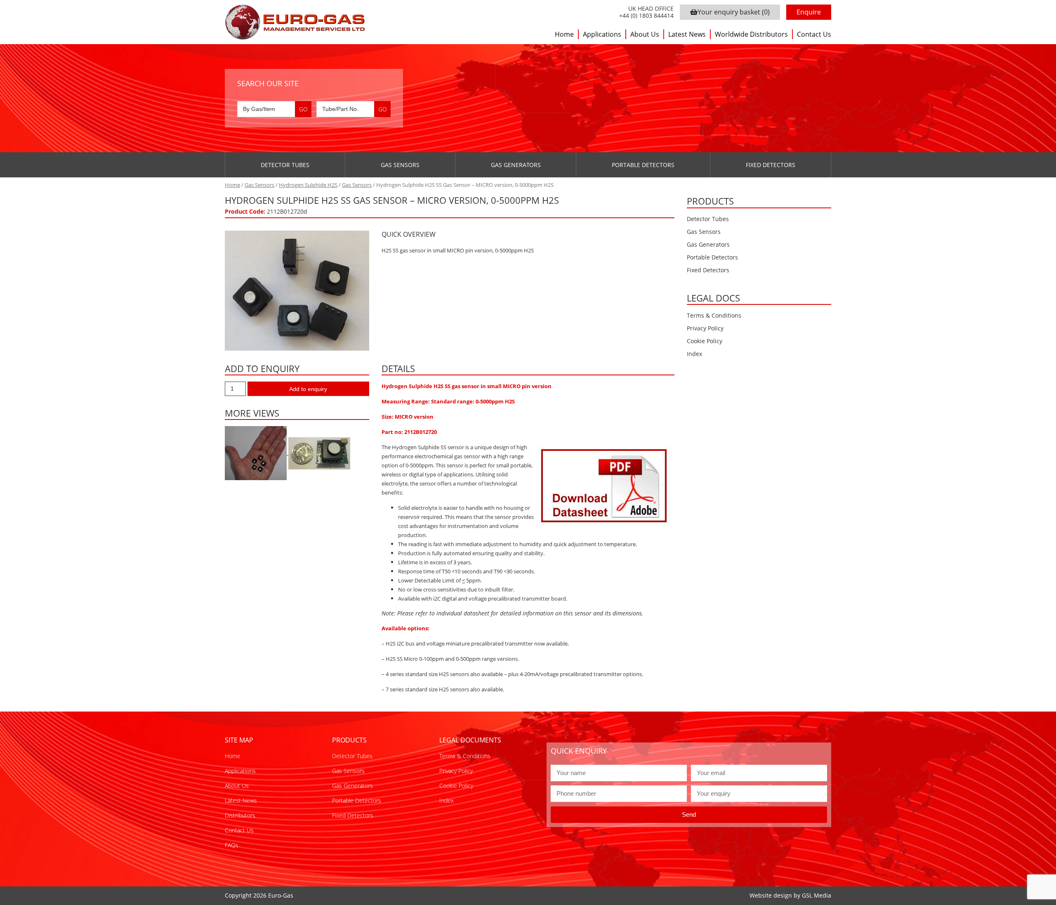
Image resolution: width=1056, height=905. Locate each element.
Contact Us (814, 34)
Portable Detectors (643, 165)
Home (564, 34)
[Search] (303, 109)
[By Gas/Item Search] (274, 109)
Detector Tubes (285, 165)
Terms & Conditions (714, 315)
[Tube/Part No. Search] (353, 109)
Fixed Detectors (770, 165)
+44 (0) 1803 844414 (646, 15)
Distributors (240, 815)
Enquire (809, 11)
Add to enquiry (308, 389)
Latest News (687, 34)
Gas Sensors (400, 165)
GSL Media (816, 895)
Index (694, 354)
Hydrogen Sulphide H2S (308, 185)
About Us (644, 34)
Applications (602, 34)
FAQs (231, 845)
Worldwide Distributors (751, 34)
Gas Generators (516, 165)
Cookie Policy (704, 341)
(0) (734, 11)
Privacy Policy (705, 328)
